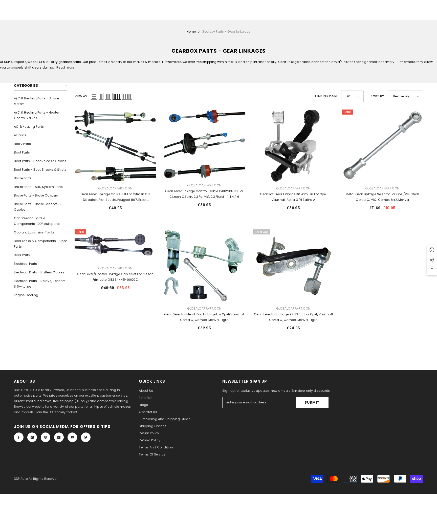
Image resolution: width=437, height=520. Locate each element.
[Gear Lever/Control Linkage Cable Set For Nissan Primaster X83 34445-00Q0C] (115, 245)
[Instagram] (32, 437)
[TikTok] (59, 437)
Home (191, 31)
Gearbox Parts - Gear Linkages (226, 31)
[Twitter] (86, 437)
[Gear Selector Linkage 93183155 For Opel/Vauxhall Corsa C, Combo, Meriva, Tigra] (293, 265)
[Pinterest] (45, 437)
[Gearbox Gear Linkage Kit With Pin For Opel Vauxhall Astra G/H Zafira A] (293, 146)
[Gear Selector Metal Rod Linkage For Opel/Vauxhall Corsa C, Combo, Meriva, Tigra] (204, 265)
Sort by (377, 96)
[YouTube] (72, 437)
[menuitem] (40, 101)
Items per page (325, 96)
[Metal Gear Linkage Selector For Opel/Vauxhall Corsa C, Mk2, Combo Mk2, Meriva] (382, 146)
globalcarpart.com (115, 188)
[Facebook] (19, 437)
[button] (94, 96)
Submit (312, 402)
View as (81, 96)
